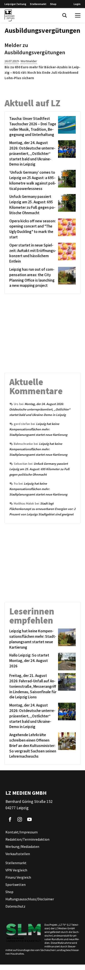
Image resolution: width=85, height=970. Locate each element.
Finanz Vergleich (18, 877)
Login (77, 4)
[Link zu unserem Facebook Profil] (10, 819)
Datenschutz (15, 906)
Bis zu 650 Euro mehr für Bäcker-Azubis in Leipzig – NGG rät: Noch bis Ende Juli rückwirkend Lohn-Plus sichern (42, 72)
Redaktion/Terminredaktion (27, 839)
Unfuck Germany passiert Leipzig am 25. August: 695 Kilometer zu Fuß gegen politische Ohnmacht (39, 469)
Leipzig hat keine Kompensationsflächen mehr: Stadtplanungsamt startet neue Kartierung (38, 429)
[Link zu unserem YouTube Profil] (29, 819)
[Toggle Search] (64, 15)
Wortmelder (29, 61)
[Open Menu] (77, 15)
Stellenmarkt (38, 4)
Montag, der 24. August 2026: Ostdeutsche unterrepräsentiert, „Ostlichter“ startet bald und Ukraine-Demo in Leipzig (39, 409)
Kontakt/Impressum (21, 832)
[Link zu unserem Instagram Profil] (19, 819)
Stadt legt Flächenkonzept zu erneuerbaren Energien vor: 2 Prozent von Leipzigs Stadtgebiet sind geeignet (42, 508)
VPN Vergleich (16, 870)
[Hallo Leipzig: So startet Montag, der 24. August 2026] (66, 661)
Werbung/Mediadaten (22, 846)
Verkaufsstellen (17, 853)
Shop (53, 4)
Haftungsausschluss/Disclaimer (29, 899)
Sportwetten (15, 884)
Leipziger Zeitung (15, 4)
